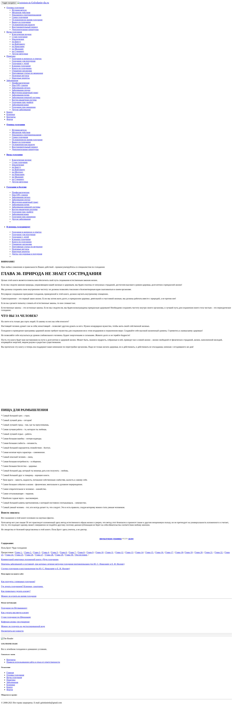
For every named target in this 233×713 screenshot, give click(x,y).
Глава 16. (159, 552)
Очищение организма (22, 71)
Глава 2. (28, 552)
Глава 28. (49, 555)
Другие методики (20, 54)
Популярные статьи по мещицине (27, 73)
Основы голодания (15, 7)
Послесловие (81, 555)
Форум (9, 119)
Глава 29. (59, 555)
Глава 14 (139, 552)
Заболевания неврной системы (26, 97)
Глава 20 (199, 552)
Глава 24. (9, 555)
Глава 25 (19, 555)
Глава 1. (18, 552)
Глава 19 (189, 552)
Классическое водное (21, 34)
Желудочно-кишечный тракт (25, 92)
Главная (10, 672)
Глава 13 (129, 552)
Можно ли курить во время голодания (18, 596)
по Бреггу (16, 41)
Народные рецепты (21, 78)
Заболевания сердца (21, 90)
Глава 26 (29, 555)
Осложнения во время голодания (27, 20)
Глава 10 (99, 552)
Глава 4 (45, 552)
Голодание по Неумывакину (14, 608)
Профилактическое (20, 83)
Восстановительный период (25, 27)
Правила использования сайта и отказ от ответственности (33, 662)
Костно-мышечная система (24, 100)
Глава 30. (69, 555)
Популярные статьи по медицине (27, 246)
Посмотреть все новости (12, 631)
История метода (19, 10)
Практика (10, 56)
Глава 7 (72, 552)
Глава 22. (219, 552)
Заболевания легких (21, 88)
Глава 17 (169, 552)
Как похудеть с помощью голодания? (18, 581)
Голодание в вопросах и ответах (27, 58)
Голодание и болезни (16, 187)
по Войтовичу (18, 44)
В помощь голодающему (18, 227)
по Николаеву (18, 46)
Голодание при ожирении (24, 107)
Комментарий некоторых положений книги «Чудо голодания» (30, 559)
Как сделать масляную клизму (15, 612)
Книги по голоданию (22, 68)
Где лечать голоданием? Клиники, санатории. (22, 586)
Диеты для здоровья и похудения (27, 254)
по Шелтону (17, 172)
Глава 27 (39, 555)
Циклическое (18, 39)
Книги (9, 112)
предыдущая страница (111, 539)
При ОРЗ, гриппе (20, 85)
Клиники (10, 114)
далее (130, 539)
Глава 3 (36, 552)
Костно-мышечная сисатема (24, 209)
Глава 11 (109, 552)
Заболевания (12, 80)
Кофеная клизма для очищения (15, 622)
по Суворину (18, 51)
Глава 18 (179, 552)
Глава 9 (90, 552)
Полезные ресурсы (20, 75)
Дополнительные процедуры (25, 29)
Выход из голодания (21, 22)
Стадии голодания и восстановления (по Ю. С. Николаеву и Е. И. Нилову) (35, 568)
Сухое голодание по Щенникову (16, 617)
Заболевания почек (20, 95)
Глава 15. (149, 552)
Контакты (11, 117)
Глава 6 (63, 552)
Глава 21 (209, 552)
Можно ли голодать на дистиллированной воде (23, 626)
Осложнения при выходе (23, 24)
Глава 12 (119, 552)
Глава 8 (81, 552)
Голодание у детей (20, 63)
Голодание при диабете (22, 102)
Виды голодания (14, 32)
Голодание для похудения (23, 61)
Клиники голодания (21, 66)
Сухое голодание (20, 37)
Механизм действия (21, 12)
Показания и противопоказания (26, 15)
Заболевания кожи (20, 105)
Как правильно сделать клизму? (15, 591)
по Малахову (18, 49)
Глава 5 (54, 552)
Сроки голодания (20, 17)
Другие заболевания (21, 109)
